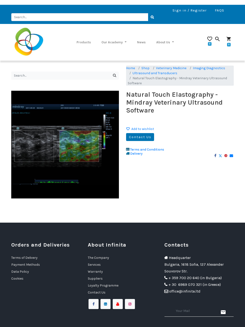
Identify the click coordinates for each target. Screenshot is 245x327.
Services (94, 265)
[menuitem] (84, 42)
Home (130, 68)
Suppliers (95, 278)
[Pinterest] (225, 155)
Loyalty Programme (103, 285)
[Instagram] (130, 304)
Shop (145, 68)
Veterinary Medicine (171, 68)
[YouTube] (118, 304)
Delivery (136, 154)
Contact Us (140, 137)
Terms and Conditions (147, 149)
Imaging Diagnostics (209, 68)
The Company (98, 258)
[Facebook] (215, 155)
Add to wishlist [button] (142, 129)
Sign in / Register (190, 10)
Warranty (95, 272)
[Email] (231, 155)
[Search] (152, 17)
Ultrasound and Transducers (155, 73)
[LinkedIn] (105, 304)
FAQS (219, 10)
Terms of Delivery (24, 258)
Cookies (17, 278)
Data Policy (20, 272)
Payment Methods (25, 265)
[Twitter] (220, 155)
